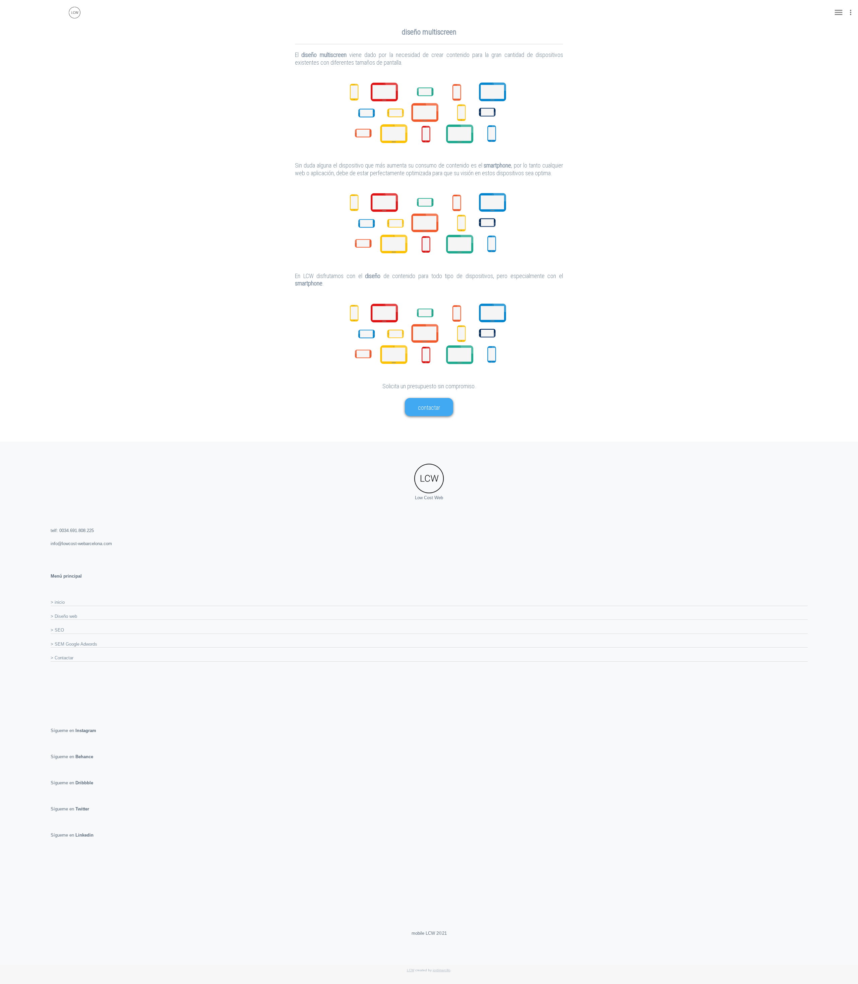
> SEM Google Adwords (74, 644)
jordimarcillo (441, 970)
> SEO (57, 630)
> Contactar (62, 657)
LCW (410, 970)
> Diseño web (64, 616)
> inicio (58, 602)
